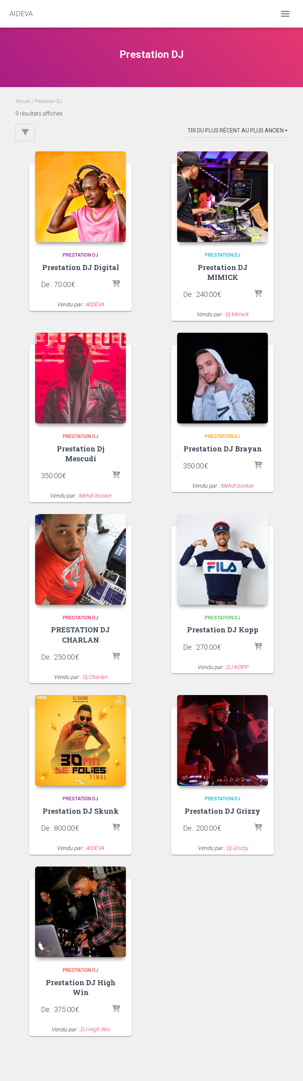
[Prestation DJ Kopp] (222, 559)
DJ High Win (95, 1029)
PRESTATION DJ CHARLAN (80, 634)
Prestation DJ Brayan (222, 448)
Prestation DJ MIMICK (223, 272)
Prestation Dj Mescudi (81, 453)
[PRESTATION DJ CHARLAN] (80, 559)
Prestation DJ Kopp (222, 629)
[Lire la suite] (116, 475)
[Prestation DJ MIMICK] (222, 196)
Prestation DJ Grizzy (222, 811)
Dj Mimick (237, 314)
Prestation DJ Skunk (81, 811)
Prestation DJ (80, 255)
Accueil (22, 101)
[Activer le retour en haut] (287, 1065)
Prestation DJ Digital (80, 267)
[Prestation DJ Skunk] (80, 740)
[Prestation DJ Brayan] (222, 378)
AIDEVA (95, 304)
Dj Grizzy (237, 848)
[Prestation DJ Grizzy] (222, 740)
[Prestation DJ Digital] (80, 196)
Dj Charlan (95, 677)
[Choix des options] (116, 284)
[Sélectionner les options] (258, 294)
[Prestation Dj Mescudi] (80, 378)
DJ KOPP (237, 667)
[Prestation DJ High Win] (80, 912)
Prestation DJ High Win (81, 987)
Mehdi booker (95, 495)
